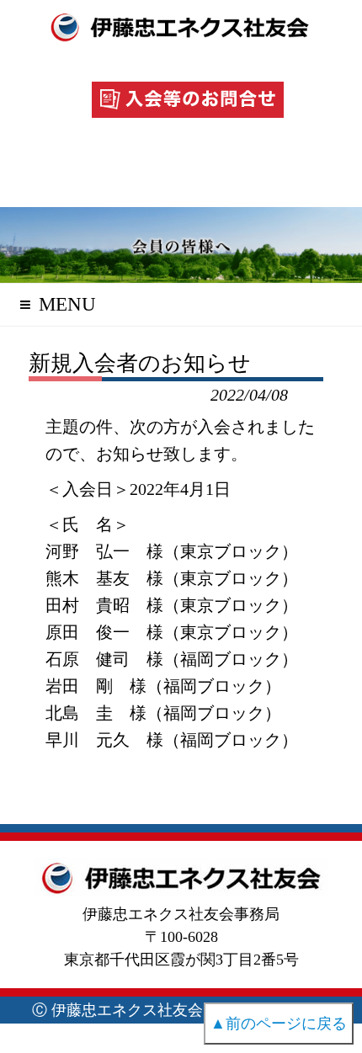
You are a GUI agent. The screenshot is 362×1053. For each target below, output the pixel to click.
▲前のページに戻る (278, 1023)
